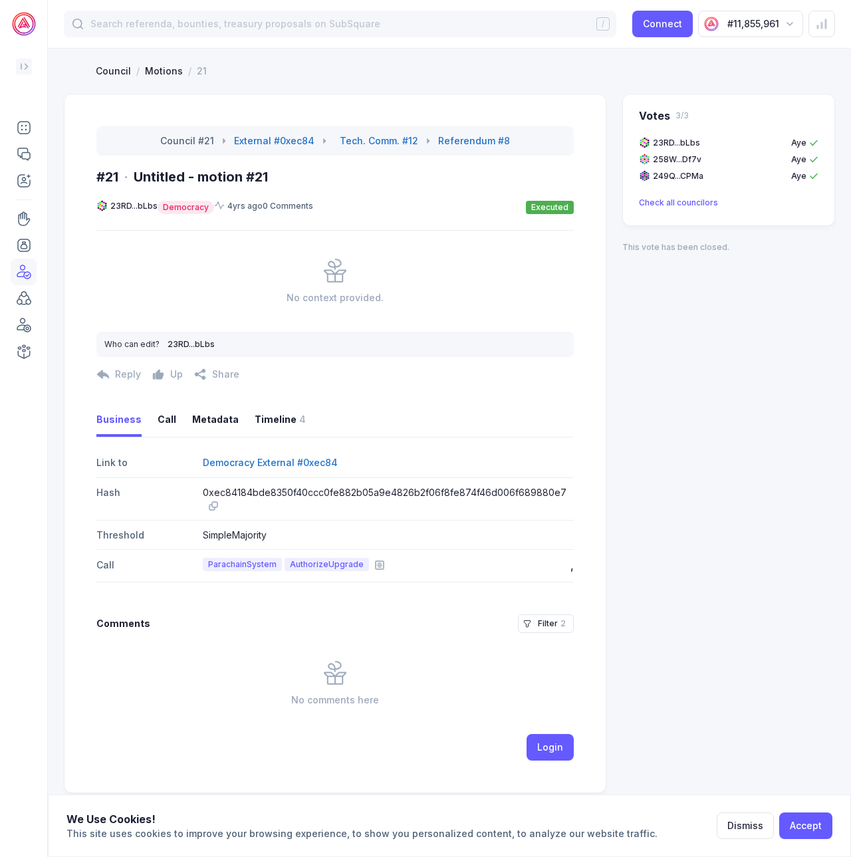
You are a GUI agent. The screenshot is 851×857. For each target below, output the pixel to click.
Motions (164, 70)
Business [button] (119, 419)
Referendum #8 (474, 140)
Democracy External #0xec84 (270, 462)
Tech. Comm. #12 (379, 140)
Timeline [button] (280, 419)
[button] (24, 127)
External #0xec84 (274, 140)
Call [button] (167, 419)
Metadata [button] (215, 419)
